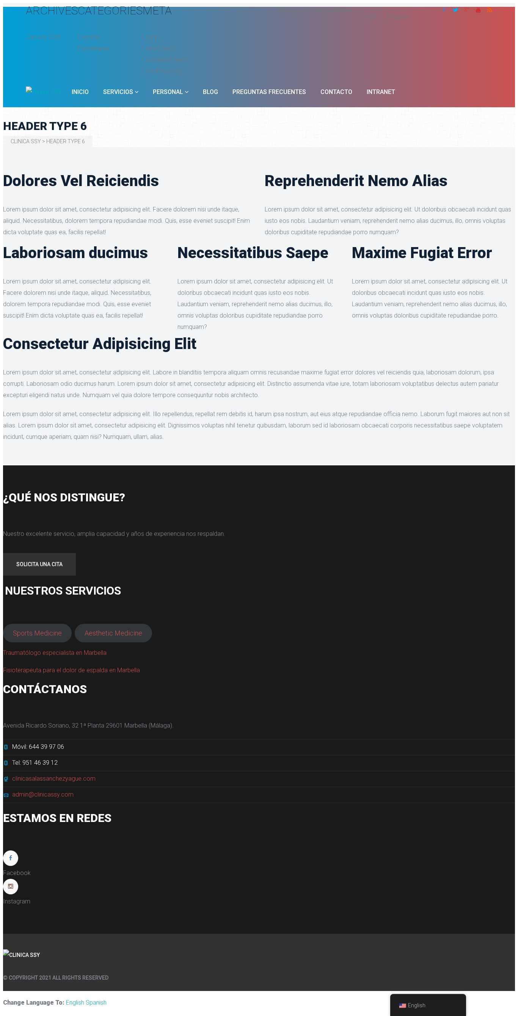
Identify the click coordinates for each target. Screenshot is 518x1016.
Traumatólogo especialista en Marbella (55, 652)
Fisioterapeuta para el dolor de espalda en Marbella (71, 670)
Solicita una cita (39, 564)
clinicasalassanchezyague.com (54, 778)
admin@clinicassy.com (43, 794)
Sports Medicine (37, 633)
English (75, 1002)
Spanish (96, 1002)
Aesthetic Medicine (113, 633)
